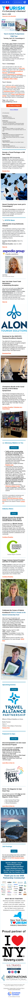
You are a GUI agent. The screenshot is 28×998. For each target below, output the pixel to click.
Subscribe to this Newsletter (9, 16)
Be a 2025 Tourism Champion (12, 870)
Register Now (6, 727)
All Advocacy (14, 447)
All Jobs (14, 851)
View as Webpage (14, 109)
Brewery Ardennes (11, 86)
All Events (14, 689)
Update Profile (13, 988)
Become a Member (11, 862)
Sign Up (4, 247)
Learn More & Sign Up (8, 762)
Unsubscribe (6, 988)
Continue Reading (7, 407)
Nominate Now (6, 353)
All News (14, 513)
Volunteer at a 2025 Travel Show (13, 866)
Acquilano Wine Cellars (10, 78)
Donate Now (6, 171)
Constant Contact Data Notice (14, 989)
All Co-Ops (14, 738)
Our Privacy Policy (20, 988)
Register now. (9, 465)
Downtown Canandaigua (15, 74)
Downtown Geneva (9, 91)
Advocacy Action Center (12, 486)
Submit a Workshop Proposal (14, 868)
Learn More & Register (14, 105)
